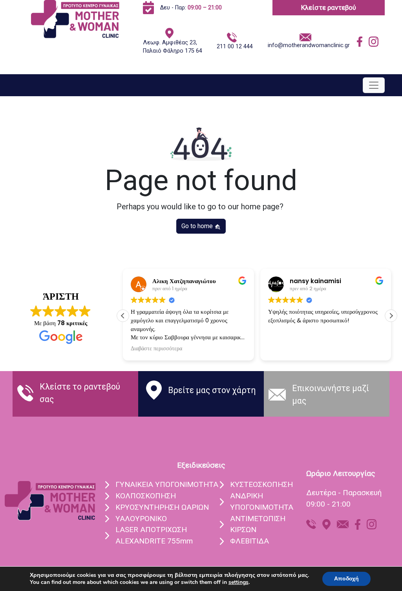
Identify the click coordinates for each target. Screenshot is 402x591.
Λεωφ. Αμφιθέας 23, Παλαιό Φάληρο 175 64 (172, 47)
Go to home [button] (197, 226)
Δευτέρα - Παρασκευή (344, 492)
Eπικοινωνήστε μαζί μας (330, 394)
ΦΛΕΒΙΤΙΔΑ (249, 540)
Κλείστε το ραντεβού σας (80, 393)
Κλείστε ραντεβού (328, 7)
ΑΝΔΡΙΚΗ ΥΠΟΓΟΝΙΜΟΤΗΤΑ (261, 501)
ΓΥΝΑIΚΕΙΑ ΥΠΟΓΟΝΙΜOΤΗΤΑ (166, 484)
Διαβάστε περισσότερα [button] (156, 348)
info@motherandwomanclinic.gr (309, 45)
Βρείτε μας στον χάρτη (212, 390)
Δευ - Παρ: (191, 7)
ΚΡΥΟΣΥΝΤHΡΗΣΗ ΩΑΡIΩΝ (162, 507)
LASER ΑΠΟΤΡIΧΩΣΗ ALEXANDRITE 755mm (154, 535)
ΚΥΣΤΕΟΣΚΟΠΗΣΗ (261, 484)
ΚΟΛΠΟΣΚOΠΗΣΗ (145, 495)
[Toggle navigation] (374, 85)
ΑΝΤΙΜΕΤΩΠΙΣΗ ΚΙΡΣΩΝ (257, 524)
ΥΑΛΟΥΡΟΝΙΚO (141, 518)
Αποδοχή (346, 578)
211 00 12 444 (235, 46)
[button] (391, 316)
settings (238, 582)
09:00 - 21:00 (328, 504)
